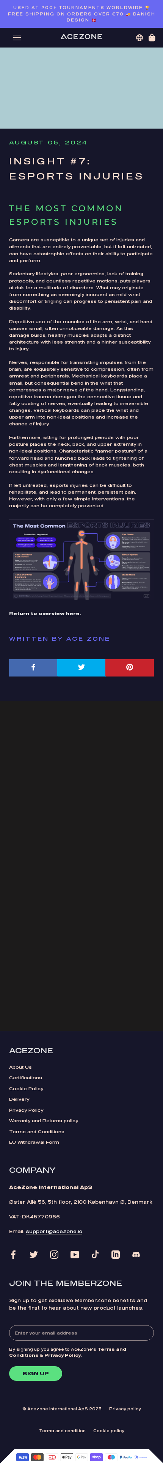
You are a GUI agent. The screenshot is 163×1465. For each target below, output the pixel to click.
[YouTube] (75, 1254)
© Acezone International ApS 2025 (62, 1409)
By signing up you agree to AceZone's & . (67, 1352)
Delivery (19, 1099)
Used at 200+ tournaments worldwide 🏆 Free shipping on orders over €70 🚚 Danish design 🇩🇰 (81, 13)
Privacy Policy (26, 1110)
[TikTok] (95, 1254)
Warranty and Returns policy (43, 1120)
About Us (20, 1067)
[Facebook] (13, 1254)
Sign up (35, 1373)
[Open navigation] (17, 37)
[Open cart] (152, 38)
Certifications (25, 1077)
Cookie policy (108, 1430)
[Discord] (136, 1254)
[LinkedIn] (115, 1254)
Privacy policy (125, 1409)
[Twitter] (34, 1254)
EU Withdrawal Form (34, 1142)
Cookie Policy (26, 1088)
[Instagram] (54, 1254)
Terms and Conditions (36, 1131)
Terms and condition (62, 1430)
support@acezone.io (54, 1231)
